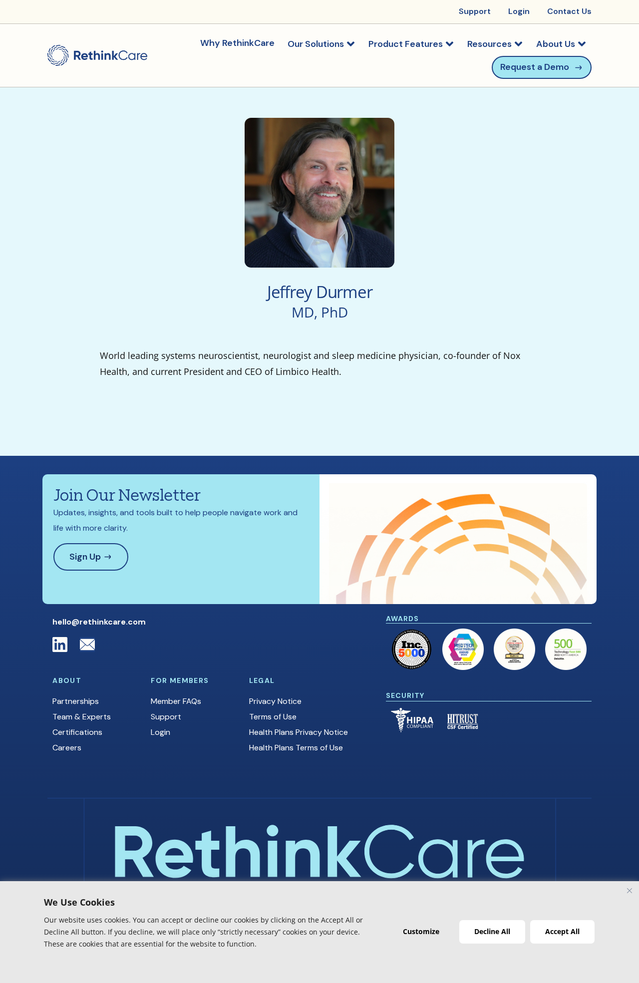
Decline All (492, 931)
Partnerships (75, 701)
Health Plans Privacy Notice (298, 732)
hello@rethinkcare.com (99, 622)
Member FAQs (176, 701)
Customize (421, 931)
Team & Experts (81, 716)
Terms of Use (273, 716)
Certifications (77, 732)
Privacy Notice (275, 701)
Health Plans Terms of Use (296, 747)
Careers (66, 747)
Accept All (562, 931)
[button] (321, 44)
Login (160, 732)
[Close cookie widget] (629, 890)
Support (166, 716)
